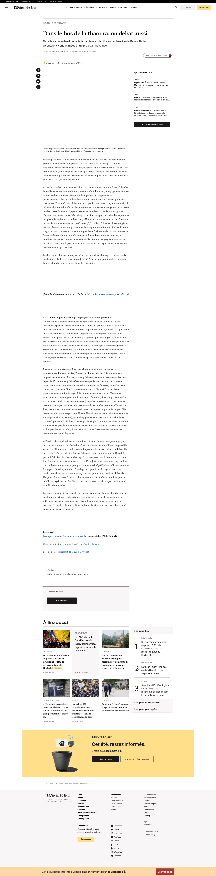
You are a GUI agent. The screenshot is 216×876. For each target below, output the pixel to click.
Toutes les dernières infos (152, 124)
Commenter (61, 600)
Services (81, 810)
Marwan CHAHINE (60, 51)
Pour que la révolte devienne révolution (63, 536)
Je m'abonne (165, 871)
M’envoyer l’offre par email (137, 759)
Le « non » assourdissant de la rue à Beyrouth (66, 551)
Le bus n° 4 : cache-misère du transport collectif (103, 294)
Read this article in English (156, 55)
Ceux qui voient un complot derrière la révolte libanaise (71, 544)
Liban (46, 23)
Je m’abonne (106, 759)
